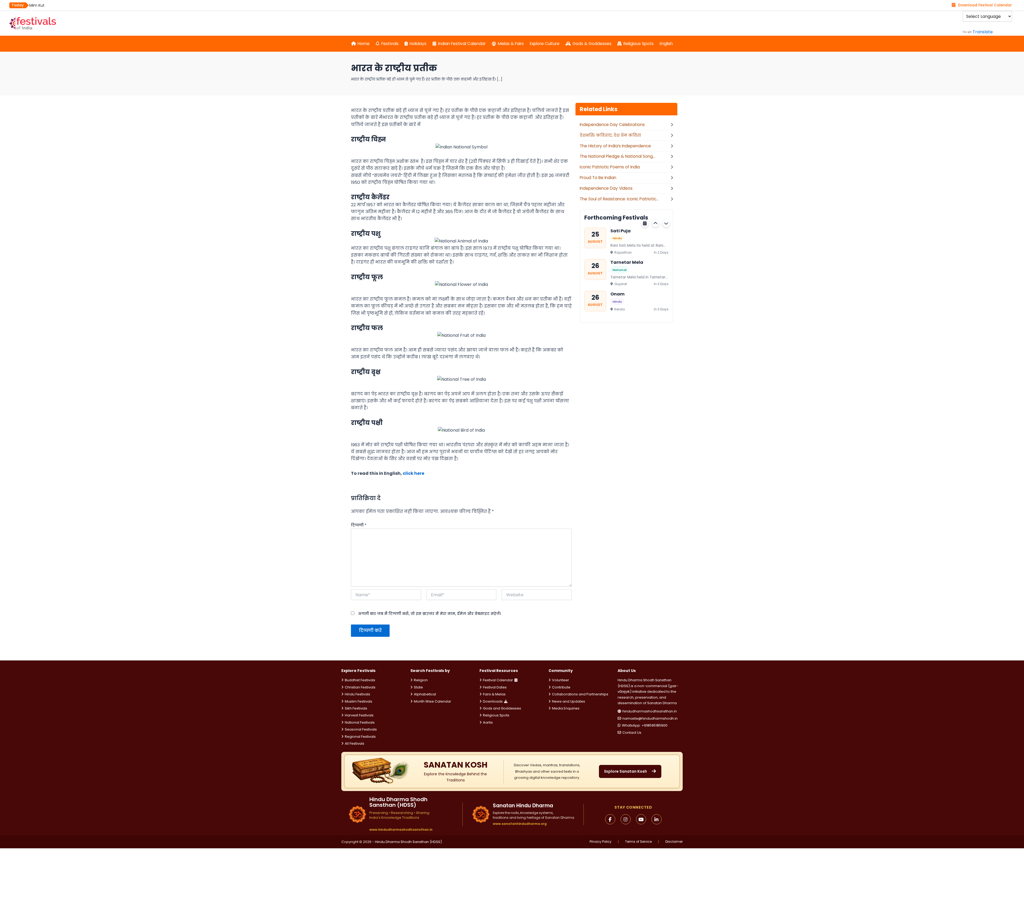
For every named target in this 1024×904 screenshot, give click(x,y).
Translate (983, 32)
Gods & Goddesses (592, 43)
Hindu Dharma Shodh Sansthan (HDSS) (408, 841)
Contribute (561, 687)
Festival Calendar (498, 680)
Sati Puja (620, 231)
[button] (655, 223)
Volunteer (560, 680)
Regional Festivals (360, 736)
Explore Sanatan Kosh (625, 771)
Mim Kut (37, 5)
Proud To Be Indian (598, 177)
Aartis (488, 722)
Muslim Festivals (358, 701)
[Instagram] (626, 819)
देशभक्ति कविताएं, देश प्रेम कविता (610, 135)
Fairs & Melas (494, 694)
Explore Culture (544, 43)
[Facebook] (610, 819)
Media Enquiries (565, 708)
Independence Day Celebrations (612, 124)
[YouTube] (641, 819)
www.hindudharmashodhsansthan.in (401, 830)
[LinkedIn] (656, 819)
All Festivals (354, 743)
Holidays (418, 43)
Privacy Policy (600, 841)
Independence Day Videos (606, 188)
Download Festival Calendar (985, 5)
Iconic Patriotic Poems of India (610, 167)
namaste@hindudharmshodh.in (650, 718)
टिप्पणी (358, 525)
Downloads (493, 701)
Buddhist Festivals (360, 680)
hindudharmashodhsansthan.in (649, 711)
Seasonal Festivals (361, 729)
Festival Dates (495, 687)
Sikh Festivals (356, 708)
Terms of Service (638, 841)
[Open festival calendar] (645, 223)
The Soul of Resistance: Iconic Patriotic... (619, 199)
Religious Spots (638, 43)
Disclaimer (674, 841)
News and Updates (568, 701)
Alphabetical (425, 694)
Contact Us (631, 732)
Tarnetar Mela (626, 262)
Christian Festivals (360, 687)
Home (364, 43)
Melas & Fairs (511, 43)
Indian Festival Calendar (462, 43)
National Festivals (360, 722)
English (666, 43)
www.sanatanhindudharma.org (520, 823)
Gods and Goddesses (502, 708)
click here (413, 473)
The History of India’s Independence (615, 146)
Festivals (390, 43)
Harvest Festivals (359, 715)
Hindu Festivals (357, 694)
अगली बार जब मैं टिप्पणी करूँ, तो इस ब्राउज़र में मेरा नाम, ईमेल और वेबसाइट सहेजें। (429, 613)
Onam (617, 294)
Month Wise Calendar (432, 701)
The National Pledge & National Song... (617, 156)
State (418, 687)
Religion (421, 680)
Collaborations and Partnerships (580, 694)
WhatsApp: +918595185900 (644, 725)
